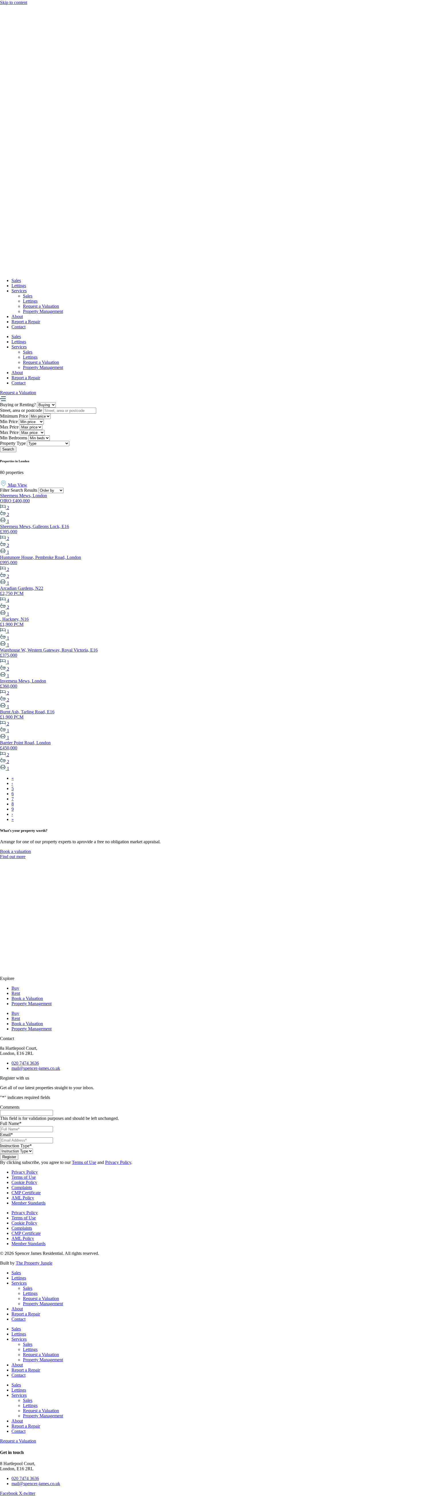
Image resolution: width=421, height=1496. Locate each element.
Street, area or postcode (21, 410)
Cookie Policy (24, 1182)
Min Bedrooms (13, 437)
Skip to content (13, 2)
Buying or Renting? (18, 404)
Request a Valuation (41, 306)
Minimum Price (14, 416)
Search (8, 449)
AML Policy (22, 1197)
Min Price (9, 421)
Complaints (21, 1187)
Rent (15, 993)
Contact (18, 326)
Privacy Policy (118, 1162)
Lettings (18, 285)
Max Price (9, 426)
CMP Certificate (26, 1192)
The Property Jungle (34, 1263)
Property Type (13, 443)
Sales (16, 280)
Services (19, 290)
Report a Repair (25, 321)
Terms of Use (84, 1162)
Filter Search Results (18, 490)
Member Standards (28, 1203)
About (17, 316)
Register (9, 1157)
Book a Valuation (27, 998)
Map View (17, 485)
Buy (15, 988)
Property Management (43, 311)
